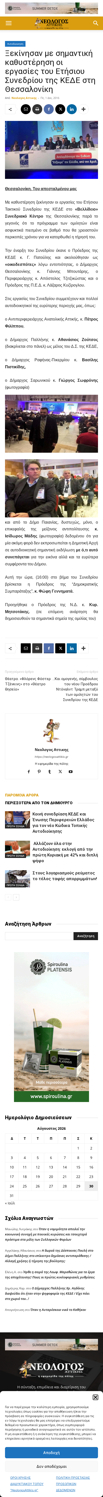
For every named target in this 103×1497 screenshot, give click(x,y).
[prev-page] (8, 897)
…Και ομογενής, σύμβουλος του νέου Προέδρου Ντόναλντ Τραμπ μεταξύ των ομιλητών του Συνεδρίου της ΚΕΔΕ (75, 689)
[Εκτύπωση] (37, 109)
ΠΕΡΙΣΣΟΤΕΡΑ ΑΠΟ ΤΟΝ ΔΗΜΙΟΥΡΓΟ (38, 803)
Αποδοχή (51, 1452)
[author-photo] (52, 743)
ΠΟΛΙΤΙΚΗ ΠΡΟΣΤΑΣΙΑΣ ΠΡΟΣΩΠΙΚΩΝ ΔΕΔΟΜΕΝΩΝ (73, 1484)
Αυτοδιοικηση (15, 43)
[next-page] (16, 897)
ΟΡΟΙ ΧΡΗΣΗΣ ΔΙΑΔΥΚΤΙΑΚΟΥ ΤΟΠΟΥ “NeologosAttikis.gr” (27, 1484)
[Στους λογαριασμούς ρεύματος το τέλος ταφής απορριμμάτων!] (17, 878)
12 (38, 1167)
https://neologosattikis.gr (51, 756)
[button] (95, 1397)
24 (12, 1186)
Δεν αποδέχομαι (51, 1466)
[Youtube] (72, 772)
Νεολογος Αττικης (24, 98)
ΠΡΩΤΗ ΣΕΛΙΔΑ (15, 826)
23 (91, 1176)
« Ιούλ (10, 1203)
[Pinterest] (41, 772)
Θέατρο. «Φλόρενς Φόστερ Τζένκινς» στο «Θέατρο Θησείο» (28, 684)
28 (65, 1186)
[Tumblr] (52, 772)
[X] (60, 109)
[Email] (26, 109)
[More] (83, 109)
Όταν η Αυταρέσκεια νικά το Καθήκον (58, 1309)
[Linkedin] (72, 109)
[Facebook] (49, 109)
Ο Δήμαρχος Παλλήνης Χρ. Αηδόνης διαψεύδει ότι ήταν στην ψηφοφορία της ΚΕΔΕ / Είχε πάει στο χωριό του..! (47, 1293)
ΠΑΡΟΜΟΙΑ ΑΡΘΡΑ (21, 795)
